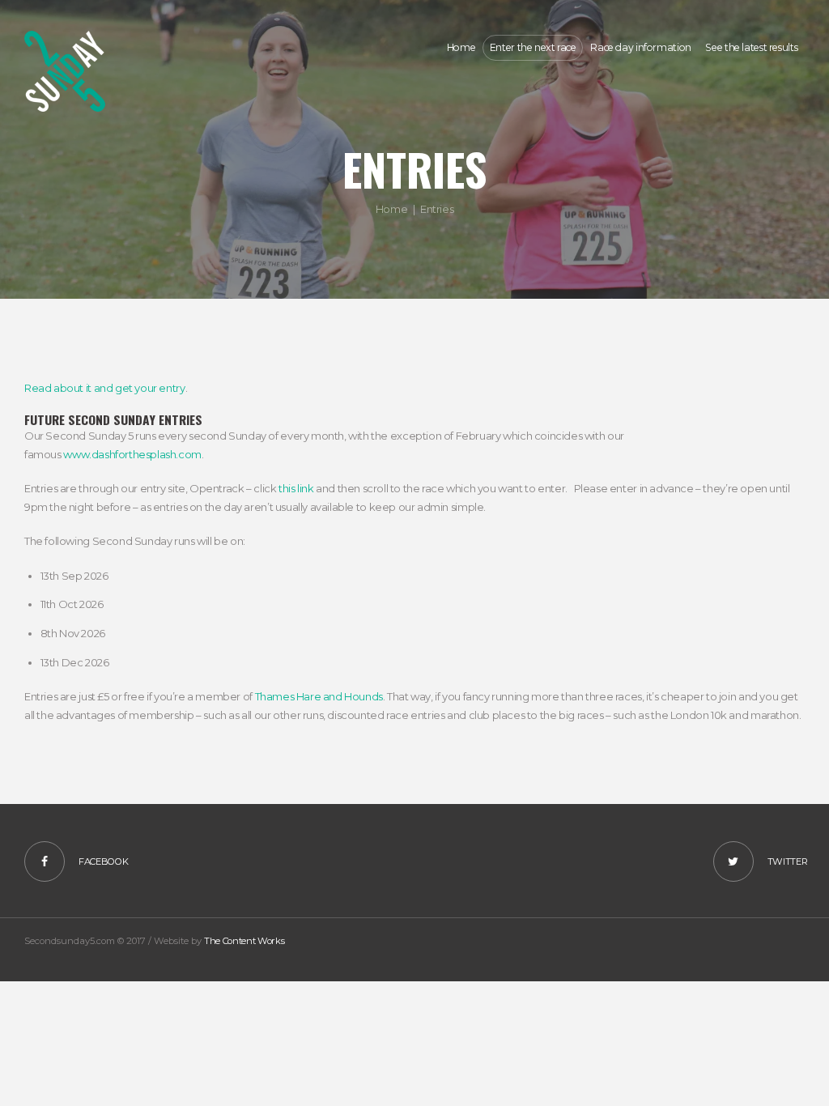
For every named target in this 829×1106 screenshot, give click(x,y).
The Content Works (244, 940)
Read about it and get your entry (104, 387)
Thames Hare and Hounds (319, 696)
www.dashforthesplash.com (132, 454)
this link (296, 488)
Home (391, 208)
